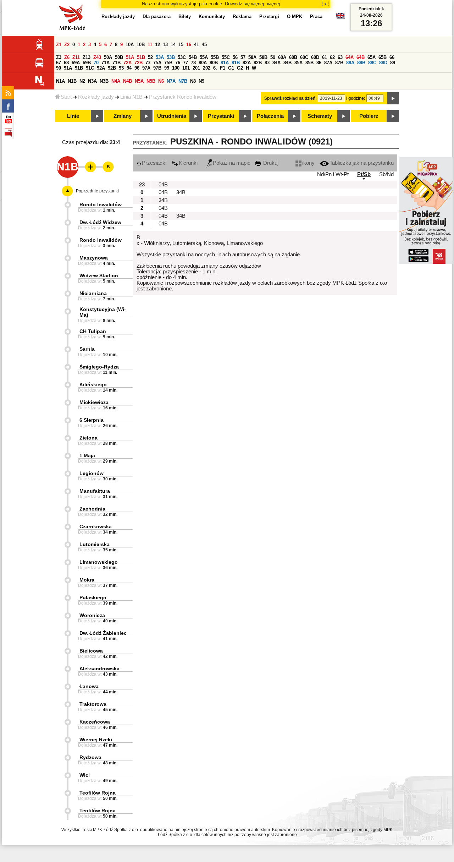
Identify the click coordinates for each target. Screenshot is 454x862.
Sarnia (87, 349)
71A (105, 62)
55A (204, 57)
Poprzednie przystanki (97, 191)
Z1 (58, 44)
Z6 (67, 57)
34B (181, 192)
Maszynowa (93, 258)
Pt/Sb (364, 174)
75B (168, 62)
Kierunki (188, 163)
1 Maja (87, 455)
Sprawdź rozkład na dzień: (290, 98)
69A (76, 62)
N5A (139, 81)
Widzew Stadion (98, 275)
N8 (193, 81)
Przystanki (221, 116)
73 (147, 62)
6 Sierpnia (91, 420)
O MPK (294, 16)
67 (58, 62)
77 (185, 62)
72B (138, 62)
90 (58, 68)
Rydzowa (90, 757)
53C (182, 57)
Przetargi (269, 16)
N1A (60, 81)
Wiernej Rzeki (95, 739)
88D (383, 62)
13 (165, 44)
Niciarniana (93, 293)
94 (129, 68)
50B (119, 57)
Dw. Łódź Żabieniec (103, 633)
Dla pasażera (157, 16)
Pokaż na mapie (231, 163)
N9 (201, 81)
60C (304, 57)
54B (193, 57)
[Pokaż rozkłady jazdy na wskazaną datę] (393, 98)
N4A (115, 81)
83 (267, 62)
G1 (231, 68)
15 (180, 44)
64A (349, 57)
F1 (222, 68)
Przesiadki (154, 163)
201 (196, 68)
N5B (150, 81)
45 (204, 44)
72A (127, 62)
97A (146, 68)
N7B (182, 81)
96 (136, 68)
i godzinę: (355, 98)
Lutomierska (94, 544)
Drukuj (270, 163)
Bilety (184, 16)
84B (287, 62)
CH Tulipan (92, 331)
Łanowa (89, 686)
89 (392, 62)
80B (214, 62)
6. (215, 68)
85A (298, 62)
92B (112, 68)
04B (163, 184)
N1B (72, 81)
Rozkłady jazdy (96, 97)
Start (66, 97)
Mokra (86, 580)
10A (130, 44)
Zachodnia (92, 509)
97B (157, 68)
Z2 (67, 44)
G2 (240, 68)
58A (252, 57)
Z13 (86, 57)
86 (318, 62)
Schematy (320, 116)
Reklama (242, 16)
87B (339, 62)
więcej (273, 3)
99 (166, 68)
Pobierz (368, 116)
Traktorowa (92, 704)
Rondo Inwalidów (100, 204)
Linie (73, 116)
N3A (92, 81)
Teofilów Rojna (97, 793)
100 (175, 68)
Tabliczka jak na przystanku (362, 163)
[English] (340, 18)
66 (391, 57)
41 (196, 44)
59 (272, 57)
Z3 (58, 57)
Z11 (76, 57)
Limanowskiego (98, 562)
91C (90, 68)
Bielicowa (91, 651)
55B (215, 57)
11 (150, 44)
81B (236, 62)
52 (150, 57)
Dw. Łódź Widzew (100, 222)
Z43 (97, 57)
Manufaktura (94, 491)
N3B (104, 81)
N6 (161, 81)
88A (350, 62)
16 (188, 44)
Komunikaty (212, 16)
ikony (308, 163)
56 (235, 57)
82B (258, 62)
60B (293, 57)
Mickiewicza (94, 402)
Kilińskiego (93, 384)
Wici (84, 775)
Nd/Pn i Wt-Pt (333, 174)
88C (372, 62)
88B (361, 62)
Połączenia (270, 116)
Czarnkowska (95, 526)
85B (309, 62)
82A (247, 62)
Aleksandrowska (99, 668)
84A (276, 62)
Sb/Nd (386, 174)
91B (79, 68)
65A (371, 57)
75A (157, 62)
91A (68, 68)
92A (101, 68)
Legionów (91, 473)
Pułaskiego (92, 597)
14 (173, 44)
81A (225, 62)
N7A (171, 81)
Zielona (88, 438)
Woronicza (92, 615)
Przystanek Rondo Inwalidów (182, 97)
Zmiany (123, 116)
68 (66, 62)
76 (177, 62)
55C (226, 57)
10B (141, 44)
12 (157, 44)
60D (315, 57)
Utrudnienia (171, 116)
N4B (127, 81)
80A (203, 62)
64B (360, 57)
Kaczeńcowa (94, 722)
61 (324, 57)
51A (130, 57)
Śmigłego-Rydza (99, 367)
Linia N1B (131, 97)
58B (263, 57)
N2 (82, 81)
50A (108, 57)
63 (340, 57)
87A (328, 62)
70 (96, 62)
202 (206, 68)
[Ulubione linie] (88, 167)
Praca (316, 16)
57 (242, 57)
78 (193, 62)
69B (87, 62)
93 (121, 68)
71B (116, 62)
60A (282, 57)
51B (141, 57)
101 (186, 68)
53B (171, 57)
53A (160, 57)
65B (382, 57)
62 (332, 57)
